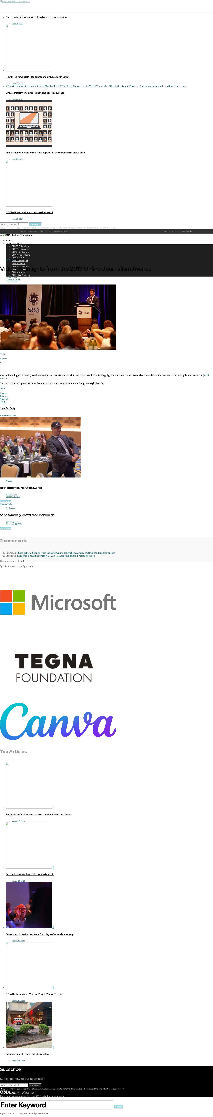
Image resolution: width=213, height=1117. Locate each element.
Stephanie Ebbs (12, 522)
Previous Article (8, 415)
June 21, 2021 (17, 159)
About (9, 240)
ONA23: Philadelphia (20, 246)
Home (23, 231)
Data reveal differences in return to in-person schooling (36, 17)
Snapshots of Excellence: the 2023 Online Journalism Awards (39, 814)
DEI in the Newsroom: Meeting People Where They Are (35, 994)
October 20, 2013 (13, 279)
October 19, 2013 (13, 497)
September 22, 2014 (14, 524)
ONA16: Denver (19, 263)
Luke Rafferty (11, 277)
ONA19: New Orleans (21, 255)
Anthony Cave (11, 494)
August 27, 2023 (18, 821)
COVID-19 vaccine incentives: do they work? (29, 212)
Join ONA (185, 231)
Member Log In (170, 231)
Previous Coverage (15, 243)
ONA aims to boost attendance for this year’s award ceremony (39, 934)
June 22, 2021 (17, 83)
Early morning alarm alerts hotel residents (28, 1054)
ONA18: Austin (18, 258)
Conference (10, 260)
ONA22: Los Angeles (20, 249)
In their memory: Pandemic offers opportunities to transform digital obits (45, 152)
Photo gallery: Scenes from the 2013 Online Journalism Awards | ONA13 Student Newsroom (66, 552)
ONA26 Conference (36, 231)
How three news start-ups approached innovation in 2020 (37, 76)
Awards (9, 481)
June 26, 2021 (17, 23)
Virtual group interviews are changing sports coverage (35, 92)
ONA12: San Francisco (21, 275)
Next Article (6, 504)
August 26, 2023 (18, 881)
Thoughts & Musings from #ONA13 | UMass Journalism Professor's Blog (56, 555)
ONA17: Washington (20, 260)
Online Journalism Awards (59, 231)
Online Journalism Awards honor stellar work (30, 874)
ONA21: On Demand (20, 252)
